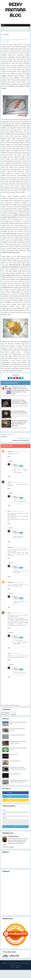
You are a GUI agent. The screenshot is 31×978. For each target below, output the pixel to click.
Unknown (10, 451)
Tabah (9, 482)
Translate (13, 714)
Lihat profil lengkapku (8, 847)
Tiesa (9, 613)
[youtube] (19, 967)
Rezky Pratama (16, 465)
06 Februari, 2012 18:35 (19, 598)
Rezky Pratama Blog (15, 10)
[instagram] (16, 967)
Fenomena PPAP (15, 761)
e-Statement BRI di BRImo (17, 735)
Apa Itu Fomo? (14, 754)
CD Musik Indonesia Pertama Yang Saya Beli (19, 411)
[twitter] (12, 967)
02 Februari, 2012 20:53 (20, 451)
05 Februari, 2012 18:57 (16, 653)
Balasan (11, 461)
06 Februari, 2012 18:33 (19, 498)
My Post (25, 39)
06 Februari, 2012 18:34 (19, 568)
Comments (5, 41)
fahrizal (10, 547)
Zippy (9, 511)
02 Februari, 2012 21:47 (17, 482)
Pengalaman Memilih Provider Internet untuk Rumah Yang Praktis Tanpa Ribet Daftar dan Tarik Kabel (20, 390)
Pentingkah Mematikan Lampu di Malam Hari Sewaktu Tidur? (19, 781)
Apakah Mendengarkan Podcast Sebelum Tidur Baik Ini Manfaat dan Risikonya (20, 423)
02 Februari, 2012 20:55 (19, 466)
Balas (9, 456)
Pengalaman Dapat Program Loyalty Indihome (18, 742)
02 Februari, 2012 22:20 (17, 511)
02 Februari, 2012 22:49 (19, 547)
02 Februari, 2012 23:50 (20, 582)
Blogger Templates (15, 965)
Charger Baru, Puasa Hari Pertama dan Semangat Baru (18, 768)
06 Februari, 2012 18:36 (19, 638)
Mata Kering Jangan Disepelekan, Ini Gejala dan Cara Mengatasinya (19, 401)
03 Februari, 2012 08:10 (17, 613)
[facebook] (14, 967)
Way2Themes (17, 963)
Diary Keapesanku (15, 774)
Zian (9, 653)
